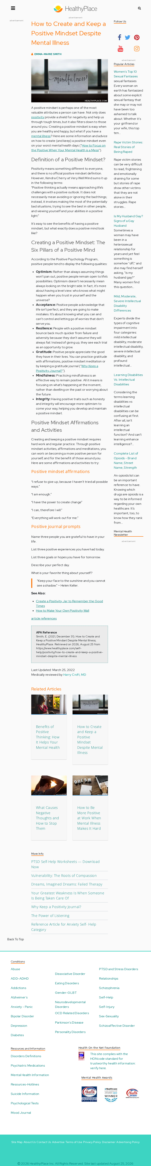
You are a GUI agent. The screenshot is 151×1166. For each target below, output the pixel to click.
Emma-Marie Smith (48, 54)
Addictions (18, 988)
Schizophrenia (109, 988)
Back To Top (15, 939)
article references (44, 618)
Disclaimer (108, 1142)
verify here (98, 1068)
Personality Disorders (70, 1032)
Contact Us (44, 1142)
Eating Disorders (67, 983)
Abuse (15, 969)
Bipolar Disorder (22, 1016)
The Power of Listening (50, 915)
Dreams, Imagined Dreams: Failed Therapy (66, 884)
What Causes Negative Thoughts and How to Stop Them (47, 818)
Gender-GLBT (66, 993)
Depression (19, 1026)
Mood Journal (21, 1113)
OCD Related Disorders (72, 1013)
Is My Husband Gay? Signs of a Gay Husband (128, 221)
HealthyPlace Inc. (42, 1163)
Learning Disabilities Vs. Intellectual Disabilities (128, 379)
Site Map (17, 1142)
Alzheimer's (19, 997)
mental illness (41, 136)
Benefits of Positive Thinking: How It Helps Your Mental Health (48, 737)
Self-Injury (106, 1007)
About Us (30, 1142)
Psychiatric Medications (28, 1065)
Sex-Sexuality (109, 1016)
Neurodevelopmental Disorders (70, 1004)
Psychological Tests (25, 1103)
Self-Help (106, 997)
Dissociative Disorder (70, 974)
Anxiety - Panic (22, 1007)
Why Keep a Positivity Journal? (56, 906)
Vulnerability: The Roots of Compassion (64, 875)
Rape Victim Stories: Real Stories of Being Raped (128, 147)
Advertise (58, 1142)
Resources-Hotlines (25, 1084)
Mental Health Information (30, 1075)
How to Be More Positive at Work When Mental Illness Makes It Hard (89, 818)
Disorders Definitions (26, 1056)
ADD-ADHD (20, 978)
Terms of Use (73, 1142)
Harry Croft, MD (74, 675)
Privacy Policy (92, 1142)
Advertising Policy (128, 1142)
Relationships (108, 978)
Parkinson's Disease (69, 1022)
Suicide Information (25, 1094)
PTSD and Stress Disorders (118, 969)
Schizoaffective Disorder (117, 1026)
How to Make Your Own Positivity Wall (62, 611)
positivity (37, 117)
